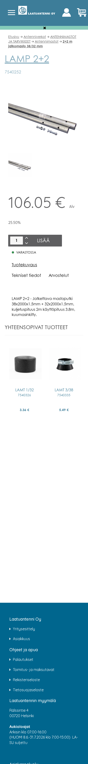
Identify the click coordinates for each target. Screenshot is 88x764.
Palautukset (23, 659)
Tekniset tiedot (26, 275)
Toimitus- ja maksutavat (33, 669)
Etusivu (13, 37)
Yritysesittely (24, 629)
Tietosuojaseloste (28, 689)
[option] (20, 165)
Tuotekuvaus (24, 264)
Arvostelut (59, 275)
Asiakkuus (21, 638)
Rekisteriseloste (26, 679)
